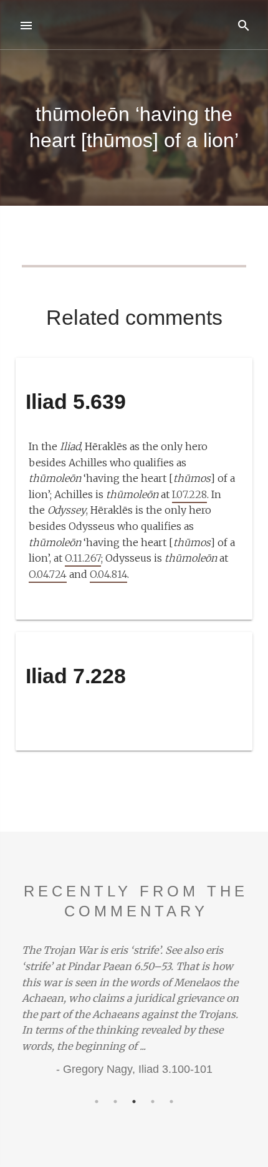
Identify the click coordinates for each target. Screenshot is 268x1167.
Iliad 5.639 (76, 401)
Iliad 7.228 (76, 676)
